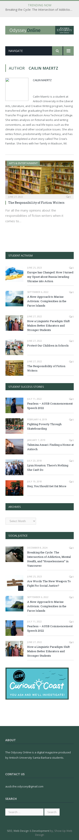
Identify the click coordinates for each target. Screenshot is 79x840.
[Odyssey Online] (39, 29)
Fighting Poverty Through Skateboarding (44, 426)
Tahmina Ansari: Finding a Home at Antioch (50, 447)
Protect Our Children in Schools (48, 345)
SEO (9, 831)
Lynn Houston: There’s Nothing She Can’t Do (47, 467)
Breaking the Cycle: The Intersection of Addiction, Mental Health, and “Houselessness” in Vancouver (40, 10)
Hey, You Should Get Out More (46, 486)
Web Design (21, 831)
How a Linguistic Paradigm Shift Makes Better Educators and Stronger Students (48, 325)
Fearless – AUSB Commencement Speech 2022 (50, 406)
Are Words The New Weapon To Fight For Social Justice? (49, 583)
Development (40, 831)
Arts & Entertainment (23, 163)
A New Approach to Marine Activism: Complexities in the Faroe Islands (46, 301)
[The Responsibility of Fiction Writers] (39, 179)
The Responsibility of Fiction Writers (36, 203)
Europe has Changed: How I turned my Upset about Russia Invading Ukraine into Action (50, 276)
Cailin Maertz (42, 80)
